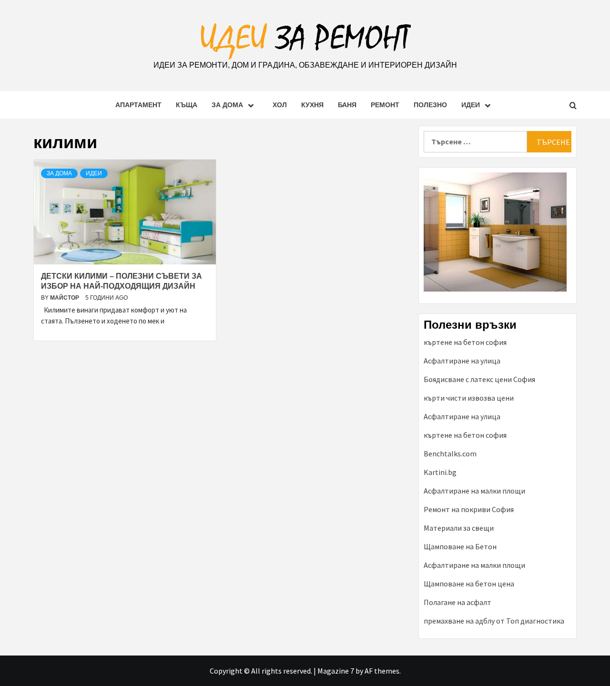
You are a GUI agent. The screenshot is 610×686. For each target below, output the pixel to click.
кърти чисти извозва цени (469, 398)
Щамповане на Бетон (460, 546)
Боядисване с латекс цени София (479, 379)
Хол (280, 105)
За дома (227, 105)
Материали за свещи (459, 528)
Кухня (312, 105)
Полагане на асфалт (457, 602)
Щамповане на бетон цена (469, 583)
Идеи (470, 105)
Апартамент (138, 105)
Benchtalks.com (450, 453)
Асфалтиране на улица (462, 360)
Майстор (65, 297)
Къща (186, 105)
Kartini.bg (440, 472)
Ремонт (385, 105)
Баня (347, 105)
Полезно (430, 105)
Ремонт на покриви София (469, 509)
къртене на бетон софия (465, 342)
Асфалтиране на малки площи (474, 490)
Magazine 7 (335, 671)
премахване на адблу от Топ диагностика (494, 620)
